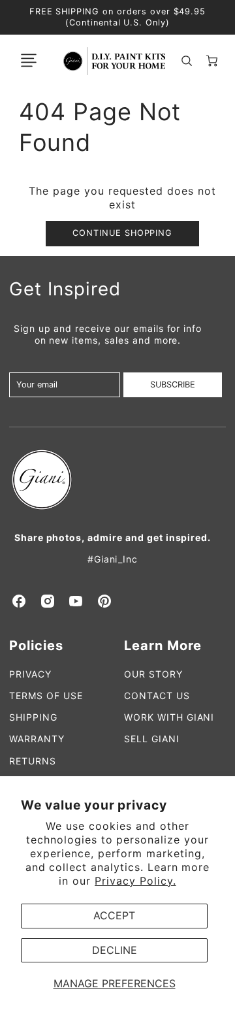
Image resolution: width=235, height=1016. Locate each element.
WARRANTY (37, 738)
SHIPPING (33, 717)
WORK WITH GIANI (169, 717)
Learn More (163, 645)
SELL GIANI (152, 738)
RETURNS (32, 760)
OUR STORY (153, 674)
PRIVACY (30, 674)
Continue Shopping (122, 233)
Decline (114, 950)
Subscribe (173, 384)
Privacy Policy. (135, 880)
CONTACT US (157, 695)
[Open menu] (28, 60)
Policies (36, 645)
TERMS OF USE (46, 695)
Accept (114, 915)
